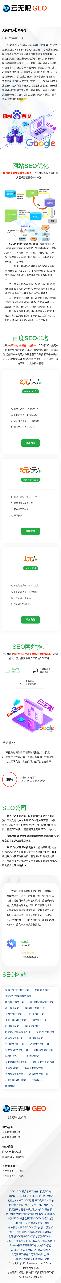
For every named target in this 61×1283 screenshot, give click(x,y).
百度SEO (45, 1191)
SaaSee (43, 1214)
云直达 (11, 1200)
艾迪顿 (49, 1227)
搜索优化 (34, 1214)
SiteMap (49, 1200)
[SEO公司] (25, 8)
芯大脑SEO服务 (43, 1245)
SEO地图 (29, 1200)
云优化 (17, 1241)
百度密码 (14, 1209)
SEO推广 (22, 1191)
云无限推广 (17, 1223)
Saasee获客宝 (17, 1245)
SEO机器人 (48, 1232)
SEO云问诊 (32, 1236)
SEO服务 (33, 1191)
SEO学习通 (40, 1218)
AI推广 (42, 1227)
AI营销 (35, 1227)
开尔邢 (48, 1209)
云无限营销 (29, 1223)
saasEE (19, 1200)
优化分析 (11, 1214)
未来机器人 (14, 1227)
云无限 (32, 1205)
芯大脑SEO (39, 1209)
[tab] (16, 671)
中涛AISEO (14, 1218)
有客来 (9, 1241)
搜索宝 (26, 1214)
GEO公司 (40, 1241)
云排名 (40, 1205)
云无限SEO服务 (19, 1254)
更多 (47, 1259)
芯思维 (25, 1205)
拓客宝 (38, 1223)
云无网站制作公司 (21, 1259)
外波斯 (29, 1209)
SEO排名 (25, 1196)
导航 (42, 1259)
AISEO (31, 1241)
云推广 (10, 1232)
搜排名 (23, 1218)
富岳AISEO (26, 1227)
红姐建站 (35, 1259)
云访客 (49, 1218)
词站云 (24, 1232)
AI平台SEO (29, 1250)
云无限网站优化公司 (39, 1254)
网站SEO (13, 1196)
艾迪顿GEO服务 (17, 1236)
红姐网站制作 (15, 1205)
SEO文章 (39, 1200)
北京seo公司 (35, 1232)
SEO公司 (36, 1196)
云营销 (45, 1223)
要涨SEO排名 (45, 1236)
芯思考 (51, 1214)
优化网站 (48, 1196)
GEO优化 (50, 1241)
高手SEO (30, 1245)
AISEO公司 (17, 1250)
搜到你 (30, 1218)
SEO (12, 1191)
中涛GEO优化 (42, 1250)
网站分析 (48, 1205)
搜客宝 (19, 1214)
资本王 (24, 1241)
